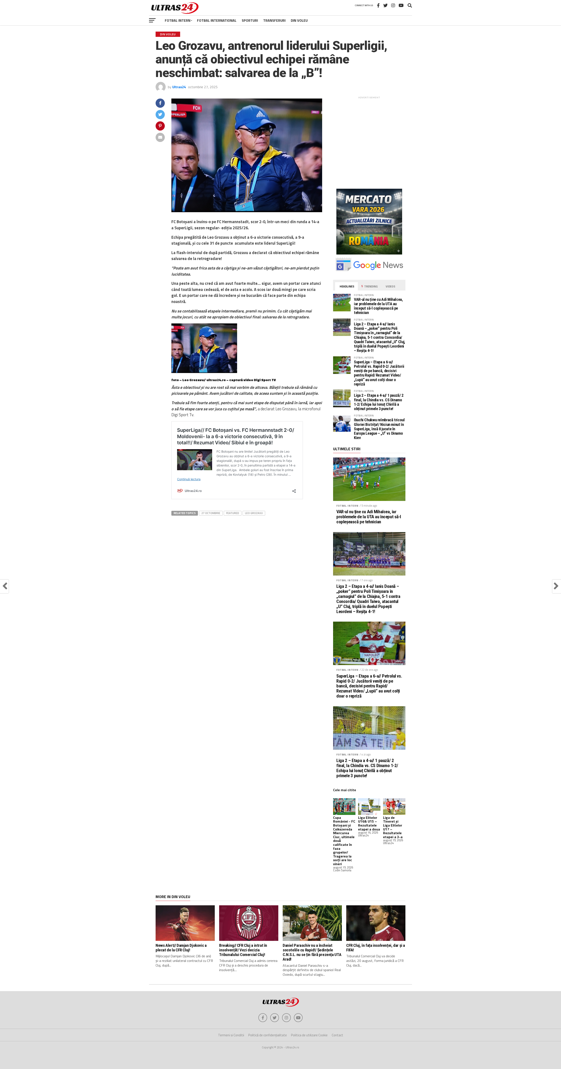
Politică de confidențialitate (267, 1035)
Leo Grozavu (254, 513)
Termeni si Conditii (231, 1035)
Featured (232, 513)
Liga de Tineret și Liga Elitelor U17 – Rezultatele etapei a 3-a (393, 827)
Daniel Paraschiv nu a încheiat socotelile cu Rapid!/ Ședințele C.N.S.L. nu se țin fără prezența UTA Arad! (312, 952)
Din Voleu (299, 20)
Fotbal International (216, 20)
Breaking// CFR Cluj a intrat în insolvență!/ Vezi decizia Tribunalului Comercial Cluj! (243, 950)
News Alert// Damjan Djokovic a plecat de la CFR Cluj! (181, 947)
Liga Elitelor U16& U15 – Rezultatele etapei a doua (369, 823)
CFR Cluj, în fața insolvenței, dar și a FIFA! (375, 947)
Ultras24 (179, 87)
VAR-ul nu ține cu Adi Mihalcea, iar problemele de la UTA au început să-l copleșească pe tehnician (378, 306)
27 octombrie (210, 513)
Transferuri (274, 20)
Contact (337, 1035)
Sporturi (250, 20)
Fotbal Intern (177, 20)
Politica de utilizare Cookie (309, 1035)
